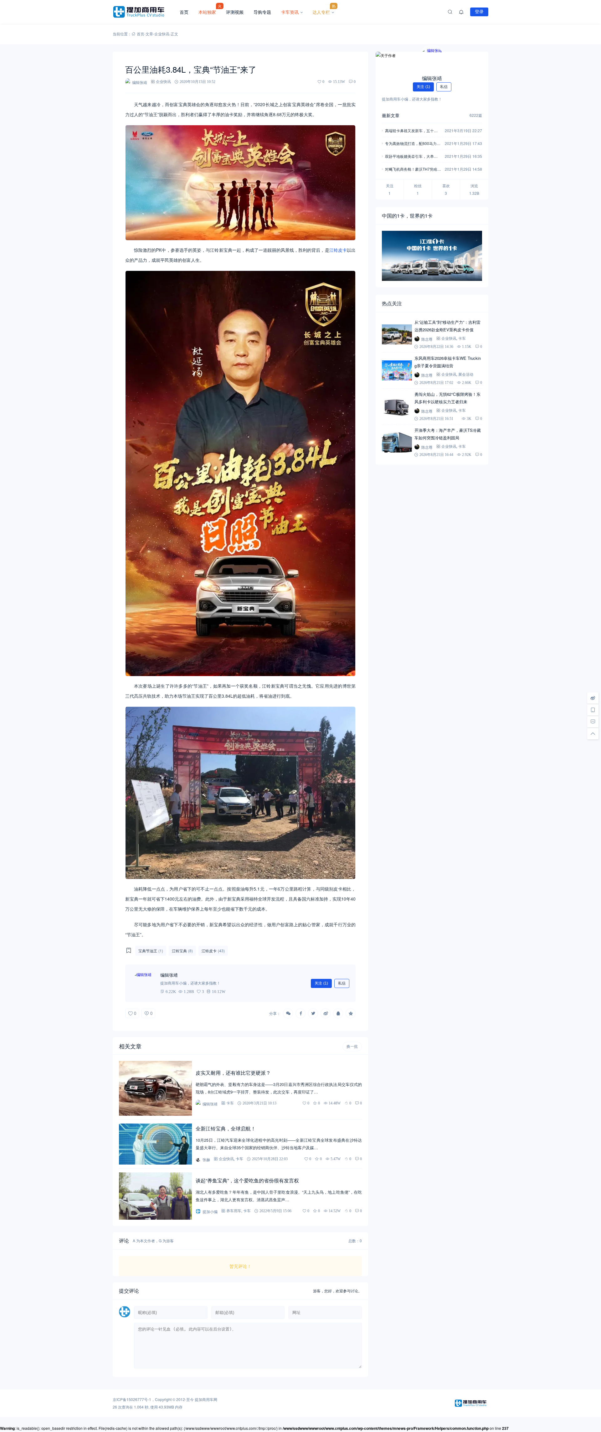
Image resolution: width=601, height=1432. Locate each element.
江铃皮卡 (338, 250)
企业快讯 (161, 33)
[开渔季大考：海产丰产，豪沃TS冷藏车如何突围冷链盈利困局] (397, 442)
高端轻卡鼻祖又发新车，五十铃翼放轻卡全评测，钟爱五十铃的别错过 (411, 131)
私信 (342, 983)
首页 (184, 12)
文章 (149, 33)
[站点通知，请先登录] (461, 11)
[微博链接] (592, 698)
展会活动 (465, 374)
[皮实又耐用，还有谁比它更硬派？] (155, 1088)
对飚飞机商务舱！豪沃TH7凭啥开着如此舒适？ (413, 169)
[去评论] (592, 721)
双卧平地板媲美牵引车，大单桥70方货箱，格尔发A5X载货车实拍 (412, 156)
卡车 (230, 1103)
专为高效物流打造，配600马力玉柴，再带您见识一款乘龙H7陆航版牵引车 (412, 144)
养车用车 (233, 1211)
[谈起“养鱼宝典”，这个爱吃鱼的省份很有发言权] (155, 1196)
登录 (479, 11)
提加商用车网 (206, 1399)
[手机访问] (592, 710)
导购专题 (262, 12)
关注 (321, 983)
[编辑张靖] (432, 59)
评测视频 (235, 12)
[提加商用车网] (144, 12)
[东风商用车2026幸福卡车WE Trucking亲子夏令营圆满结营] (397, 370)
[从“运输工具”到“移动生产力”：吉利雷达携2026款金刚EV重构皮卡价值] (397, 334)
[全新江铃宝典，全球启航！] (155, 1144)
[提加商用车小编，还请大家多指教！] (144, 983)
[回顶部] (592, 733)
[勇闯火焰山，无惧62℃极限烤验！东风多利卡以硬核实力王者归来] (397, 406)
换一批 (352, 1046)
